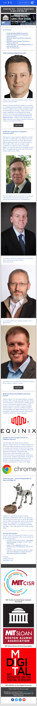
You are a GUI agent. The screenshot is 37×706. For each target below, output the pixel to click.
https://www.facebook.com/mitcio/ (17, 553)
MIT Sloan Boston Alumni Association (18, 646)
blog (28, 462)
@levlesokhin (6, 322)
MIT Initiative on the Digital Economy (19, 685)
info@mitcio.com (28, 692)
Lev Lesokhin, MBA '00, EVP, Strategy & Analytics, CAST (17, 321)
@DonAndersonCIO (8, 262)
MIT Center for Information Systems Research (18, 601)
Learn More (18, 125)
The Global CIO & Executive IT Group (20, 541)
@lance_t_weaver (18, 383)
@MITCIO (19, 545)
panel (11, 149)
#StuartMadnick (25, 199)
